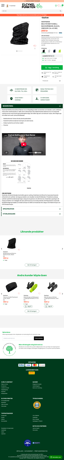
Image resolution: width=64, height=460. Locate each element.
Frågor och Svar (4, 384)
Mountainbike (4, 421)
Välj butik (54, 60)
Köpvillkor (3, 391)
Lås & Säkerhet (36, 415)
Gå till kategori (32, 265)
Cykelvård (3, 433)
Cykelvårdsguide (36, 386)
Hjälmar (3, 419)
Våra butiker (3, 406)
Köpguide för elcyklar (37, 384)
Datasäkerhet (29, 451)
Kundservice (3, 386)
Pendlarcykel (3, 415)
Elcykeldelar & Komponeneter (7, 428)
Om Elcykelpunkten (5, 400)
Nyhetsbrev (3, 402)
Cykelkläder (35, 417)
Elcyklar (2, 417)
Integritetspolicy (4, 389)
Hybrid (2, 432)
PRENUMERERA (39, 338)
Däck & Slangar (36, 419)
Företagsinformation (40, 451)
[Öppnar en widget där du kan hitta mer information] (55, 457)
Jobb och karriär (4, 404)
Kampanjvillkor (4, 393)
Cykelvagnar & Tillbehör (37, 421)
